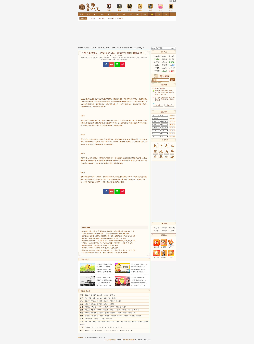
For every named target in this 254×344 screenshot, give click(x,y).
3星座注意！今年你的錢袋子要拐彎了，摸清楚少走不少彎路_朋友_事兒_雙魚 (105, 233)
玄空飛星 (99, 307)
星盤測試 (124, 307)
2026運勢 (87, 327)
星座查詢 (172, 115)
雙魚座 (134, 322)
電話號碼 (93, 313)
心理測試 (92, 18)
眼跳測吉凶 (115, 330)
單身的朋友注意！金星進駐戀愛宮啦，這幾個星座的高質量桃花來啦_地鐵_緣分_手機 (108, 231)
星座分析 (83, 18)
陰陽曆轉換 (109, 319)
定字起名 (99, 304)
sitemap (148, 340)
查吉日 (158, 105)
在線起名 (93, 304)
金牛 (90, 322)
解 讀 (171, 124)
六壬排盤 (93, 307)
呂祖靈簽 (93, 316)
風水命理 (101, 18)
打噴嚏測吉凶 (123, 330)
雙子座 (94, 322)
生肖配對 (105, 310)
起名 (171, 10)
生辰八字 (87, 301)
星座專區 (145, 322)
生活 (105, 298)
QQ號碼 (107, 313)
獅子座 (103, 322)
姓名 (81, 304)
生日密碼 (119, 313)
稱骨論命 (99, 301)
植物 (97, 298)
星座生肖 (136, 310)
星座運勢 (82, 324)
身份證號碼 (100, 313)
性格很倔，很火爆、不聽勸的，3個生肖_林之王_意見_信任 (100, 248)
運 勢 (171, 121)
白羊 (86, 322)
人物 (86, 298)
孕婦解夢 (114, 298)
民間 (81, 330)
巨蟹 (99, 322)
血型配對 (117, 310)
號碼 (81, 313)
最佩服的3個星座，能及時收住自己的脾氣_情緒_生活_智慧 (100, 245)
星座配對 (99, 310)
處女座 (108, 322)
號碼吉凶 (157, 62)
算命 (81, 301)
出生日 (135, 313)
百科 (93, 48)
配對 (160, 10)
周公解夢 (164, 65)
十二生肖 (157, 65)
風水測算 (118, 301)
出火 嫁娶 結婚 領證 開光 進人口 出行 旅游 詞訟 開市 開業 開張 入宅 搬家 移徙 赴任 (165, 99)
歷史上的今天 (97, 319)
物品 (94, 298)
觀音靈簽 (87, 316)
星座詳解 (172, 118)
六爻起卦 (106, 307)
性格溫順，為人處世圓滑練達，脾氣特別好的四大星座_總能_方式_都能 (104, 238)
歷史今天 (169, 105)
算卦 (150, 10)
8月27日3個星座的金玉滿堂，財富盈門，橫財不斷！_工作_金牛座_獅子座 (104, 252)
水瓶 (129, 322)
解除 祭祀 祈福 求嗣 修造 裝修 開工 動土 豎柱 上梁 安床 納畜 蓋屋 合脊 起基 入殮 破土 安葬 (164, 92)
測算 (109, 10)
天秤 (113, 322)
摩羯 (125, 322)
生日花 (130, 313)
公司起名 (106, 304)
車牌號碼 (112, 313)
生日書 (125, 313)
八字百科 (111, 18)
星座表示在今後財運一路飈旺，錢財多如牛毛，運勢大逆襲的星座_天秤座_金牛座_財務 (108, 236)
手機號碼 (87, 313)
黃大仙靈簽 (100, 316)
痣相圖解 (99, 330)
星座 (129, 10)
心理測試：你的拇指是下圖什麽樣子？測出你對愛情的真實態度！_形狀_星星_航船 (107, 243)
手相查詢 (93, 330)
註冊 (174, 1)
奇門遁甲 (112, 307)
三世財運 (106, 301)
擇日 (103, 319)
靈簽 (81, 316)
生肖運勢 (172, 71)
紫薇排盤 (118, 307)
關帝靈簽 (107, 316)
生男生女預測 (107, 330)
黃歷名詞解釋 (88, 319)
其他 (109, 298)
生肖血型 (130, 310)
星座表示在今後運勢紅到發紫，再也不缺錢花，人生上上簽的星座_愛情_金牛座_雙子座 (108, 250)
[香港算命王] (89, 3)
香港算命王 (87, 48)
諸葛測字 (119, 316)
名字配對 (112, 304)
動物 (90, 298)
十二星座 (172, 65)
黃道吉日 (172, 62)
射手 (122, 322)
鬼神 (101, 298)
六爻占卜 (130, 330)
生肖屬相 (120, 18)
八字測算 (112, 301)
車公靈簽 (132, 316)
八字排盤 (87, 307)
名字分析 (87, 304)
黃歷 (81, 319)
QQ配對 (93, 310)
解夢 (140, 10)
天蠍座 (117, 322)
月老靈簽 (126, 316)
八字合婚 (87, 310)
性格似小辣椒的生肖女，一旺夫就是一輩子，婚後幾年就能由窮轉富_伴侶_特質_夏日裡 (108, 240)
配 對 (171, 127)
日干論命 (93, 301)
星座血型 (124, 310)
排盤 (119, 10)
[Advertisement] (127, 33)
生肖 (81, 327)
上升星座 (139, 322)
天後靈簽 (113, 316)
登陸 (170, 1)
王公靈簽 (138, 316)
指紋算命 (87, 330)
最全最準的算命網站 (140, 340)
